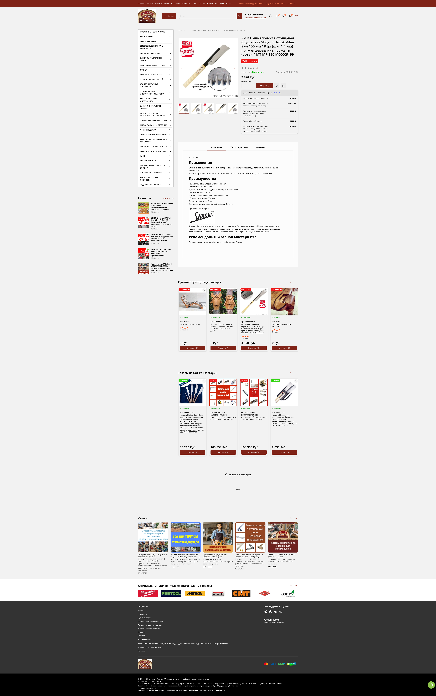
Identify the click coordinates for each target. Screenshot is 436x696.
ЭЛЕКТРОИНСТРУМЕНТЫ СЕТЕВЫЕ (150, 107)
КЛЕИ (142, 156)
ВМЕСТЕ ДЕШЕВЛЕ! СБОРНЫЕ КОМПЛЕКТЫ (152, 47)
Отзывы (202, 3)
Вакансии (142, 632)
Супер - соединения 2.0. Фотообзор (282, 325)
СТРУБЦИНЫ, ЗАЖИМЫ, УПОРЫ (153, 120)
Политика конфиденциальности (150, 621)
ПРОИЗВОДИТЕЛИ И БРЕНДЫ (152, 65)
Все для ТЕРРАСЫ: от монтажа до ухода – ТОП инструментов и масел (185, 556)
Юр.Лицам (219, 3)
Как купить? (142, 614)
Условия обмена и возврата (149, 629)
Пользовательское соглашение (150, 625)
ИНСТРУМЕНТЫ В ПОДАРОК (152, 173)
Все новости (168, 198)
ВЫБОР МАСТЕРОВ (148, 41)
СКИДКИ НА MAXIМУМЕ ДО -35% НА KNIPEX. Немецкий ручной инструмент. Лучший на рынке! (161, 222)
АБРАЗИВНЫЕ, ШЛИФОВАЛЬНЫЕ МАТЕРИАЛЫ (154, 140)
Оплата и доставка (172, 3)
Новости (158, 3)
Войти (228, 3)
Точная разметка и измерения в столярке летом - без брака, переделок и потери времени (249, 557)
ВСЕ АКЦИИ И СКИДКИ (150, 53)
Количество (246, 81)
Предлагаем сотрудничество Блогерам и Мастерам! (215, 556)
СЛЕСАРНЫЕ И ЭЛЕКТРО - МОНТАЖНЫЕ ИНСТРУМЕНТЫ (152, 114)
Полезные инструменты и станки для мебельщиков (282, 556)
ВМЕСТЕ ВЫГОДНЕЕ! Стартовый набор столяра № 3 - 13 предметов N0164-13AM (223, 417)
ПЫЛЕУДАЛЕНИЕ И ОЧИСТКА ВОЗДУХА (152, 166)
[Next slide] (234, 67)
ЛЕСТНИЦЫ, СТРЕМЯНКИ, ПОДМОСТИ (150, 178)
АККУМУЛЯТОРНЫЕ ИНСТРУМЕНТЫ (148, 99)
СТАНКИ (143, 70)
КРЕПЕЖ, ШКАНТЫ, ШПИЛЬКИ (153, 151)
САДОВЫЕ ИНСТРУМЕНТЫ (151, 184)
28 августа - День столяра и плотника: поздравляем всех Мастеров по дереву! (162, 206)
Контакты (186, 3)
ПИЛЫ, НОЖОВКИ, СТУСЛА (234, 30)
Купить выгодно (144, 618)
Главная (141, 3)
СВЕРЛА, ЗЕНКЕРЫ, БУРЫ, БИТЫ (153, 134)
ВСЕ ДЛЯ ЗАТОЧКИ (148, 160)
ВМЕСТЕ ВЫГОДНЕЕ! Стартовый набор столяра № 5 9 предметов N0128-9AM (253, 417)
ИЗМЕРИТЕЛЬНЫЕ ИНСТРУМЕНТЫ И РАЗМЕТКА (152, 92)
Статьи (210, 3)
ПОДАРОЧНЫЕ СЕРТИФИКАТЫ (153, 32)
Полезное (142, 636)
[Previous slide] (181, 67)
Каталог (150, 3)
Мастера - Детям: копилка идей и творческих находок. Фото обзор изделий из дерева (222, 327)
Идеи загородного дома (190, 324)
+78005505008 (271, 619)
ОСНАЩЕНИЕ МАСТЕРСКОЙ (151, 79)
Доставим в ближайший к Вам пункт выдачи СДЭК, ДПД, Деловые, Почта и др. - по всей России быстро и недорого (183, 644)
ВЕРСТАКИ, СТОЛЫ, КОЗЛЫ (151, 74)
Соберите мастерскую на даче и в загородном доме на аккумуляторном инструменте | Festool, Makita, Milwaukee (152, 558)
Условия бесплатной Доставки (150, 647)
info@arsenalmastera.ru (255, 17)
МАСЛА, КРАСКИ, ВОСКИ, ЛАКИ (153, 146)
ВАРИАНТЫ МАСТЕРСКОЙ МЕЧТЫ (151, 59)
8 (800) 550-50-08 (254, 14)
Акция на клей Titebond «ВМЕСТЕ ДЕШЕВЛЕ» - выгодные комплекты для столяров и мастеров (162, 267)
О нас (194, 3)
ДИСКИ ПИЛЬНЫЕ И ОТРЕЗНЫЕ (153, 125)
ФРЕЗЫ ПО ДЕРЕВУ (148, 130)
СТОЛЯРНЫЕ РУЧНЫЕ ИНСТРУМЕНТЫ (204, 30)
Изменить (277, 93)
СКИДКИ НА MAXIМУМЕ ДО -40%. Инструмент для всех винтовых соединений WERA (162, 237)
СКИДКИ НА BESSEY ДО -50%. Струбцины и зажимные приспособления (161, 252)
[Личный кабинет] (270, 15)
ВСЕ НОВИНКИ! (146, 36)
